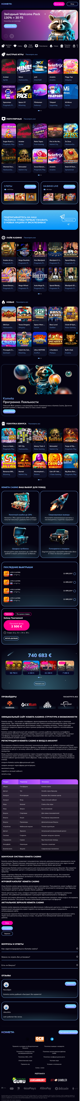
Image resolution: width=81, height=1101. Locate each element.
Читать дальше (11, 638)
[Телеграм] (52, 1039)
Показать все (39, 684)
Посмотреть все (32, 54)
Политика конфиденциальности (54, 1057)
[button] (39, 110)
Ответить (70, 984)
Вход (72, 4)
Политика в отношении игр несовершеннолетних (25, 1052)
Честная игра (54, 1060)
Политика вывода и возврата (54, 1046)
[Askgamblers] (37, 1080)
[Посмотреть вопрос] (77, 948)
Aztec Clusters (15, 573)
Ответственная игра (25, 1060)
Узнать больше (9, 411)
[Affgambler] (58, 1080)
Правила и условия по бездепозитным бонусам (25, 1047)
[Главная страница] (7, 4)
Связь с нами (39, 1068)
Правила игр (25, 1064)
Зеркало (7, 933)
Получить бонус (10, 26)
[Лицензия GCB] (39, 1039)
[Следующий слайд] (12, 36)
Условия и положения (54, 1064)
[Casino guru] (18, 1080)
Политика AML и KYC (25, 1057)
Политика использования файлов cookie (54, 1052)
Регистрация (59, 4)
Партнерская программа (68, 1032)
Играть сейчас (30, 187)
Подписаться (68, 220)
